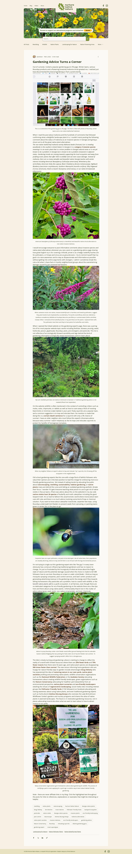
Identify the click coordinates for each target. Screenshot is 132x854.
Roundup (52, 823)
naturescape (48, 817)
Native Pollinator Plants (56, 831)
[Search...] (87, 39)
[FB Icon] (103, 5)
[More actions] (98, 57)
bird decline (48, 810)
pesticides (37, 813)
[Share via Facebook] (33, 838)
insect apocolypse (52, 827)
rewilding (37, 806)
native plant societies (40, 820)
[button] (88, 30)
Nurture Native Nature (72, 806)
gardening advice (86, 820)
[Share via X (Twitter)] (38, 838)
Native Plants (55, 44)
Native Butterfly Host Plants (72, 831)
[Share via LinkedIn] (42, 838)
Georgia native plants (88, 806)
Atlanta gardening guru (80, 823)
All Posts (26, 44)
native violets (47, 813)
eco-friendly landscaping (90, 813)
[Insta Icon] (107, 5)
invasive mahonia (55, 820)
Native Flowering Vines (87, 44)
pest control (37, 817)
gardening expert (39, 827)
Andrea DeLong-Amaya (62, 817)
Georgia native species (61, 813)
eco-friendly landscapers (70, 820)
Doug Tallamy (38, 810)
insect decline (59, 810)
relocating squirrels (64, 823)
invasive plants (75, 813)
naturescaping (58, 806)
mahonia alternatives (78, 817)
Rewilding (36, 44)
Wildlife (44, 44)
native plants (46, 806)
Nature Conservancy (40, 823)
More (99, 44)
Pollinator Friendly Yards (74, 810)
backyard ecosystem (90, 810)
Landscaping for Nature (69, 44)
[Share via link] (47, 838)
